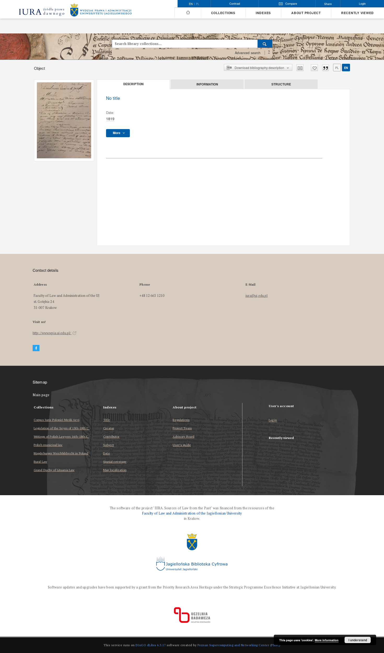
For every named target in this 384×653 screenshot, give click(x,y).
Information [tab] (207, 84)
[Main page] (187, 12)
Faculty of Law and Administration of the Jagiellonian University (192, 513)
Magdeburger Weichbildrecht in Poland (61, 453)
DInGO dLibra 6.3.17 (151, 645)
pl (197, 4)
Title (106, 420)
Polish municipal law (48, 445)
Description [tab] (133, 84)
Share (328, 4)
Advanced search (247, 52)
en (346, 68)
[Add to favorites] (314, 67)
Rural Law (40, 462)
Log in (273, 420)
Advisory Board (183, 436)
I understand (357, 640)
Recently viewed (357, 13)
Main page (41, 395)
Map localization (114, 470)
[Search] (265, 43)
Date (106, 453)
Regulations (181, 420)
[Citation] (325, 67)
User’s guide (182, 445)
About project (306, 13)
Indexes (263, 13)
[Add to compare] (300, 67)
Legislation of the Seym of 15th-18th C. (62, 428)
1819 (110, 118)
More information (327, 640)
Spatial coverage (114, 462)
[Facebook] (36, 348)
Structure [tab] (281, 84)
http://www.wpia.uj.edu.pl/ (52, 333)
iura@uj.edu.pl (257, 295)
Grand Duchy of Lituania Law (54, 470)
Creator (108, 428)
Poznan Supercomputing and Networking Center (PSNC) (239, 645)
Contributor (111, 436)
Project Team (182, 428)
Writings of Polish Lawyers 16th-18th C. (61, 436)
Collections (223, 13)
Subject (108, 445)
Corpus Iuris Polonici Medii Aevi (56, 420)
